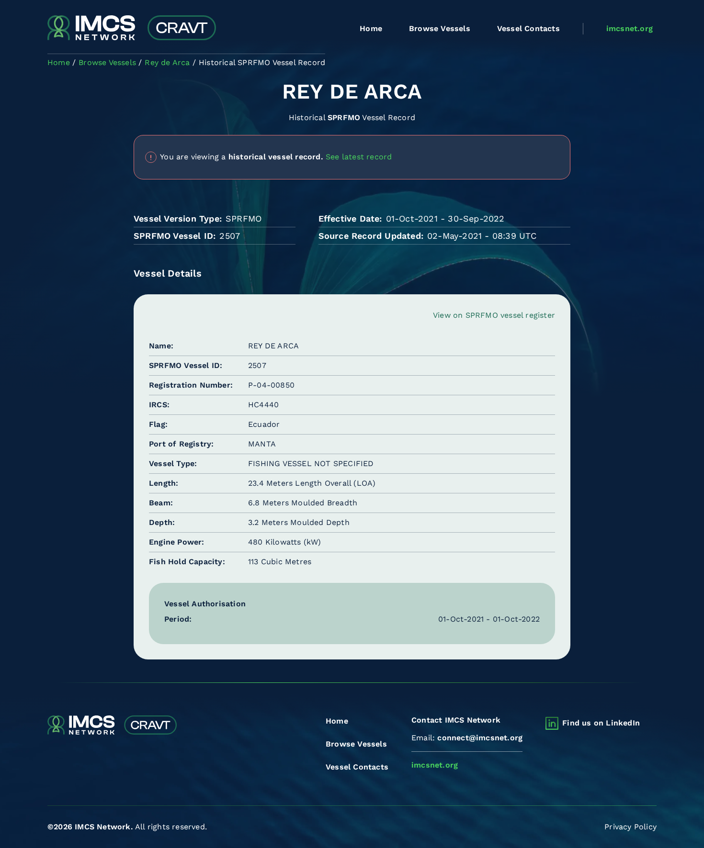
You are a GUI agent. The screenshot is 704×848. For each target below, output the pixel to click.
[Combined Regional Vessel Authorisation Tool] (131, 28)
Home (371, 28)
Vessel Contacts (528, 28)
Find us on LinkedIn (601, 722)
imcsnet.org (629, 28)
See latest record (359, 156)
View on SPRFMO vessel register (494, 315)
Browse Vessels (439, 28)
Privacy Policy (630, 826)
